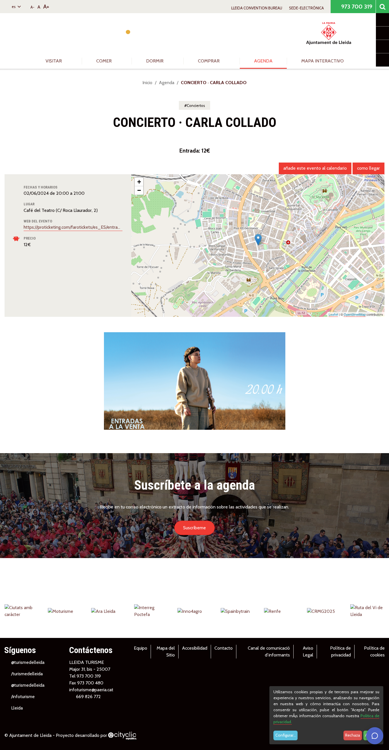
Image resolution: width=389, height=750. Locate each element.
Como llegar (368, 168)
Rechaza (352, 735)
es (14, 6)
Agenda (263, 61)
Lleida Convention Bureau (256, 8)
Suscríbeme (194, 527)
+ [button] (139, 181)
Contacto (223, 648)
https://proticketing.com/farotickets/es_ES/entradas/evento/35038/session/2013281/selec (73, 227)
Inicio (147, 82)
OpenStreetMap (355, 314)
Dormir (155, 61)
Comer (104, 61)
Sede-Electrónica (306, 8)
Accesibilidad (194, 648)
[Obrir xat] (374, 735)
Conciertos (196, 105)
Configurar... (285, 735)
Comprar (209, 61)
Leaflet (333, 314)
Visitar (54, 61)
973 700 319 (356, 6)
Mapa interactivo (322, 61)
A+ (46, 6)
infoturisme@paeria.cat (91, 689)
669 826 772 (88, 696)
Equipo (140, 648)
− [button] (139, 190)
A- (32, 7)
